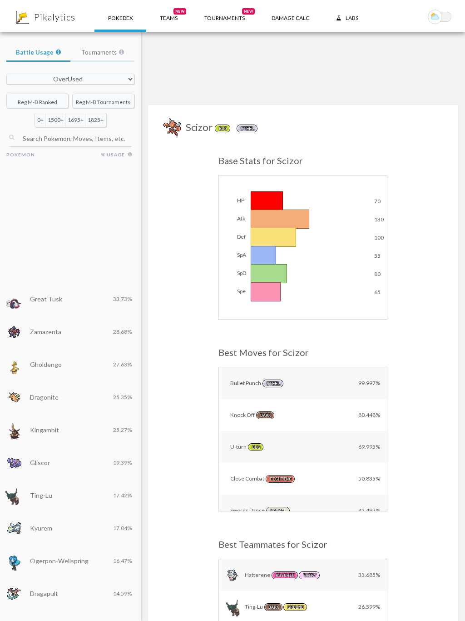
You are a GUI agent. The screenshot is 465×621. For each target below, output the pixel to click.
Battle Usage (35, 52)
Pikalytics (54, 16)
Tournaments (99, 52)
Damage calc (290, 18)
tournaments (228, 15)
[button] (168, 16)
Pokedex (120, 18)
